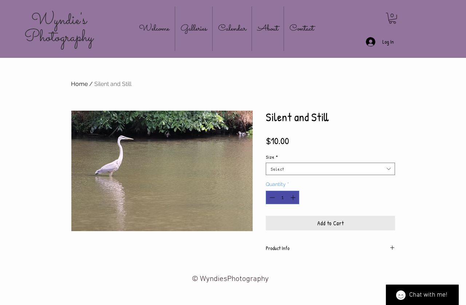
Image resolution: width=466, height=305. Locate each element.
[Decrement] (271, 197)
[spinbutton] (282, 197)
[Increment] (293, 197)
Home (79, 83)
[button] (392, 18)
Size (272, 157)
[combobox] (330, 169)
